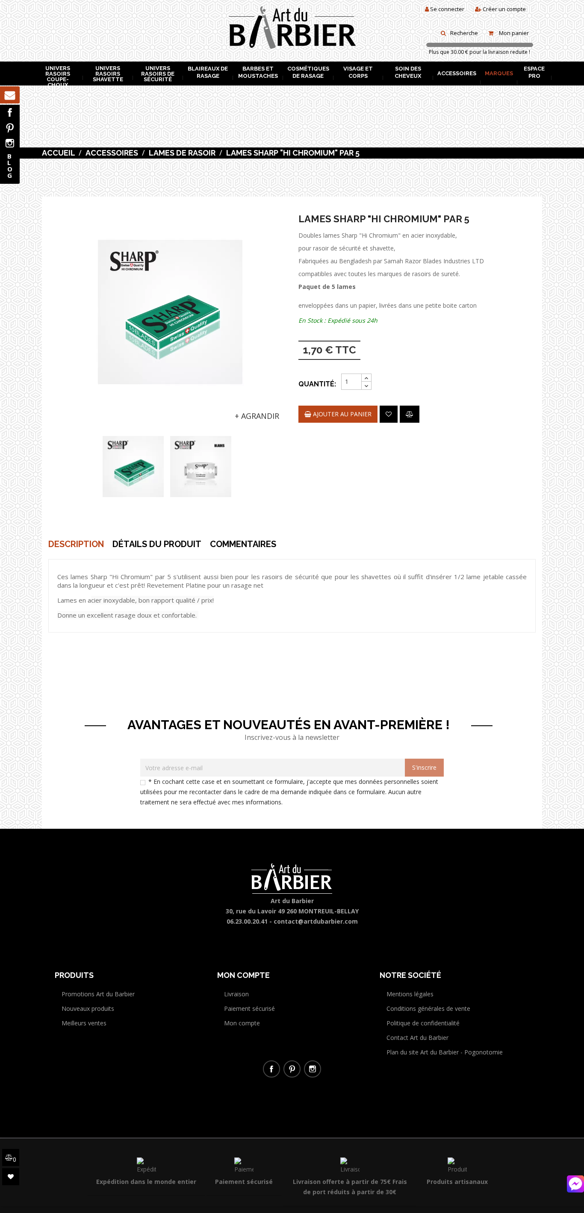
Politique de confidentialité (423, 1023)
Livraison (236, 994)
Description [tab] (76, 544)
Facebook (10, 112)
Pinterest (10, 127)
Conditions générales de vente (428, 1008)
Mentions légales (410, 994)
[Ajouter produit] (409, 414)
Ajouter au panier (341, 414)
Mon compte (242, 1023)
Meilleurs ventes (84, 1023)
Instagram (10, 143)
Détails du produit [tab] (156, 544)
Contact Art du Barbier (417, 1037)
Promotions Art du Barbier (98, 994)
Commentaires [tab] (243, 544)
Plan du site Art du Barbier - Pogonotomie (444, 1052)
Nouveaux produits (88, 1008)
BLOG (9, 166)
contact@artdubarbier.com (316, 921)
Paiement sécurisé (249, 1008)
